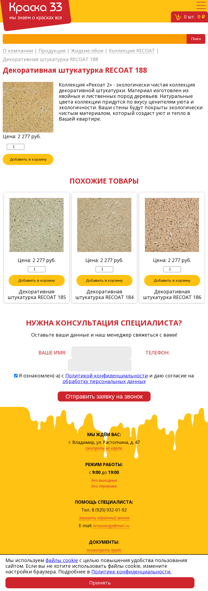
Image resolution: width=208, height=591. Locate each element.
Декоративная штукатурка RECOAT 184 (104, 294)
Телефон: (157, 352)
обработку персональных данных (104, 381)
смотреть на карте (104, 448)
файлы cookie (62, 560)
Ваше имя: (52, 352)
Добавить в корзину (28, 159)
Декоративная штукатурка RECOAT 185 (37, 294)
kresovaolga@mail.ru (111, 525)
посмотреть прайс (104, 550)
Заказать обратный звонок (104, 517)
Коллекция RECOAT (132, 51)
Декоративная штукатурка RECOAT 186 (172, 294)
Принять (100, 582)
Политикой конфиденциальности (106, 375)
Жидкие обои (87, 51)
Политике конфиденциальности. (131, 571)
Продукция (52, 51)
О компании (18, 51)
